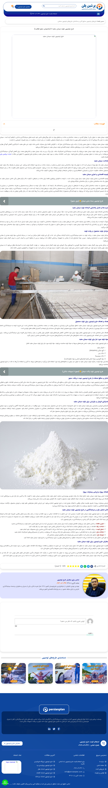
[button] (98, 14)
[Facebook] (58, 728)
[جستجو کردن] (44, 6)
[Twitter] (54, 728)
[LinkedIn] (49, 728)
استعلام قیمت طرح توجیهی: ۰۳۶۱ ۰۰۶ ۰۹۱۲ (44, 14)
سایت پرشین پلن (5, 154)
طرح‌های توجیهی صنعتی (65, 21)
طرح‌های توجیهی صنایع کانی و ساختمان (85, 21)
